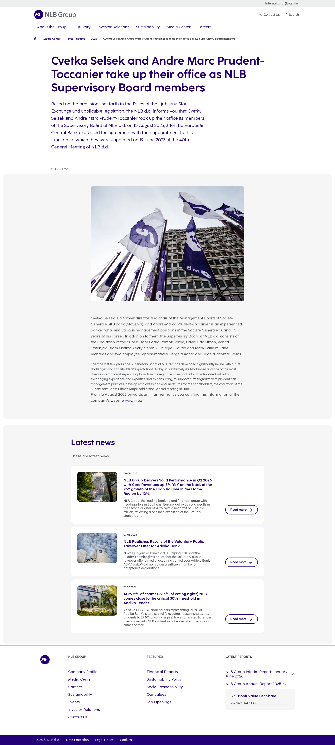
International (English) (281, 3)
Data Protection (77, 740)
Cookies (126, 740)
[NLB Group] (35, 38)
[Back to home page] (55, 14)
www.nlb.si (134, 400)
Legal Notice (104, 740)
